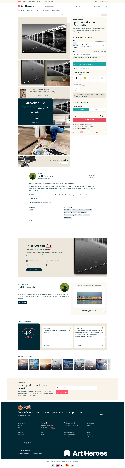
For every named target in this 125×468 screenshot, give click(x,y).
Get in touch (103, 414)
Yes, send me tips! (62, 392)
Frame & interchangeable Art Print (85, 64)
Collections (29, 10)
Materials (45, 10)
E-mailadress (59, 385)
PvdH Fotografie (78, 19)
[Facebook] (28, 443)
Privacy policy (75, 461)
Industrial (66, 212)
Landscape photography (70, 215)
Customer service (70, 423)
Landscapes (67, 209)
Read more (91, 177)
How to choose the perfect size (99, 51)
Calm (31, 209)
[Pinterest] (26, 443)
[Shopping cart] (105, 6)
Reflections (86, 215)
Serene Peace (67, 217)
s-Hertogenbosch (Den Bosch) (78, 212)
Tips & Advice (55, 10)
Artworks (20, 10)
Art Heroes (91, 423)
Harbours (74, 209)
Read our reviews (35, 122)
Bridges (81, 209)
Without (82, 109)
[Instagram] (24, 443)
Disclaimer (58, 461)
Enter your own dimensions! (85, 57)
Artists (37, 10)
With (98, 109)
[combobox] (58, 6)
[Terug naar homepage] (26, 6)
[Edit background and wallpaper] (68, 21)
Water (80, 215)
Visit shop (91, 175)
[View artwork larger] (68, 19)
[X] (31, 443)
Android (46, 95)
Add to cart (90, 120)
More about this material (100, 41)
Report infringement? (66, 461)
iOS (40, 95)
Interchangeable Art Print (82, 68)
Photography (88, 209)
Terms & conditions (51, 461)
